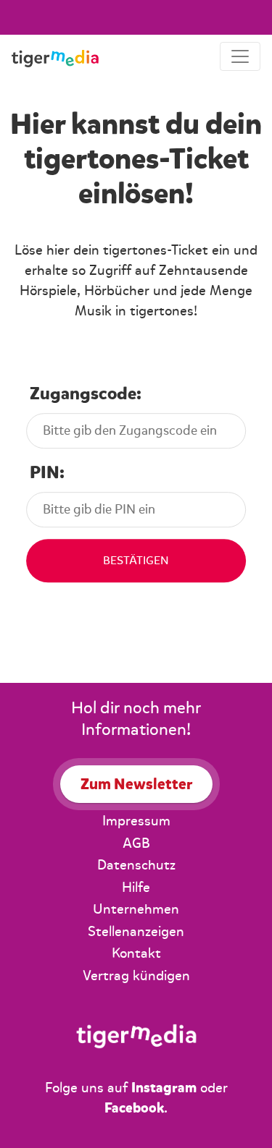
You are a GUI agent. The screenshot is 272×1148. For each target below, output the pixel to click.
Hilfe (136, 887)
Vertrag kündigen (136, 976)
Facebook (134, 1108)
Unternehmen (136, 909)
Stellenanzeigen (136, 931)
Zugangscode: (85, 394)
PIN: (47, 473)
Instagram (164, 1088)
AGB (136, 843)
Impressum (136, 821)
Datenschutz (136, 865)
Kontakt (136, 953)
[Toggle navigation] (240, 56)
